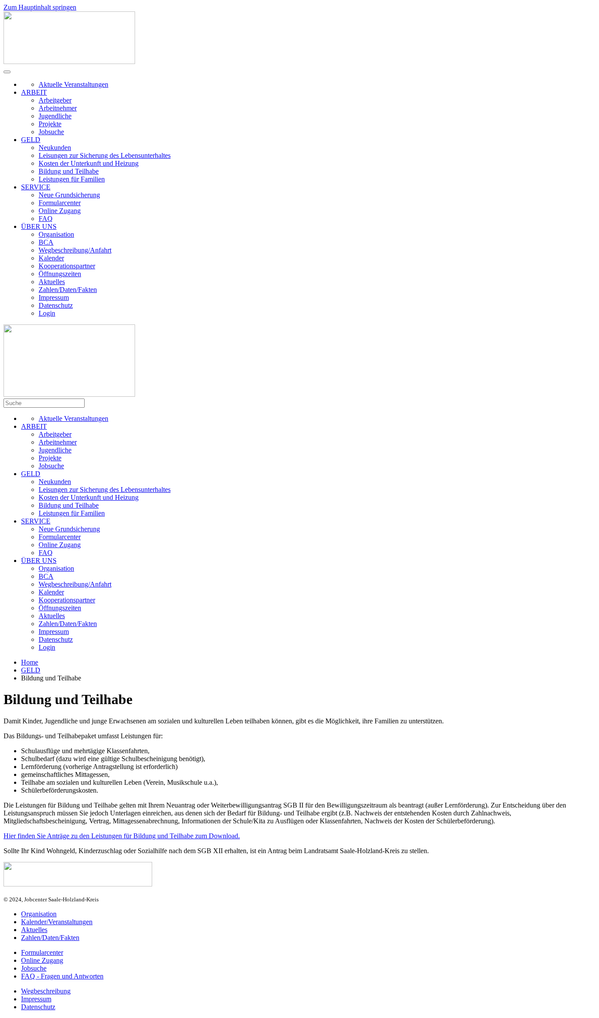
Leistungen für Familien (72, 179)
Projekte (50, 124)
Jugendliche (55, 116)
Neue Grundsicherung (69, 195)
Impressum (54, 297)
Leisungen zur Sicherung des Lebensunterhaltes (105, 155)
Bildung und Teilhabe (69, 171)
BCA (46, 242)
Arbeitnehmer (58, 108)
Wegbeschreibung (46, 991)
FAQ (46, 218)
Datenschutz (56, 305)
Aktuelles (52, 281)
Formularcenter (60, 202)
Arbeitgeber (55, 100)
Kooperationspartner (67, 266)
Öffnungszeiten (60, 274)
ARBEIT (34, 92)
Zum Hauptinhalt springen (40, 7)
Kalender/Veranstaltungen (57, 921)
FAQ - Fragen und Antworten (62, 976)
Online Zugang (60, 210)
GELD (30, 139)
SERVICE (35, 187)
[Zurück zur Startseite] (69, 61)
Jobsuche (51, 131)
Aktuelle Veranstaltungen (73, 84)
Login (47, 313)
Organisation (56, 234)
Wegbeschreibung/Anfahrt (75, 250)
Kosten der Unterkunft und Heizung (89, 163)
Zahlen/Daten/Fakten (68, 289)
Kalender (51, 258)
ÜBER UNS (39, 226)
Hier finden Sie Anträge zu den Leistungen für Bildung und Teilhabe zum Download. (122, 836)
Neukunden (55, 147)
